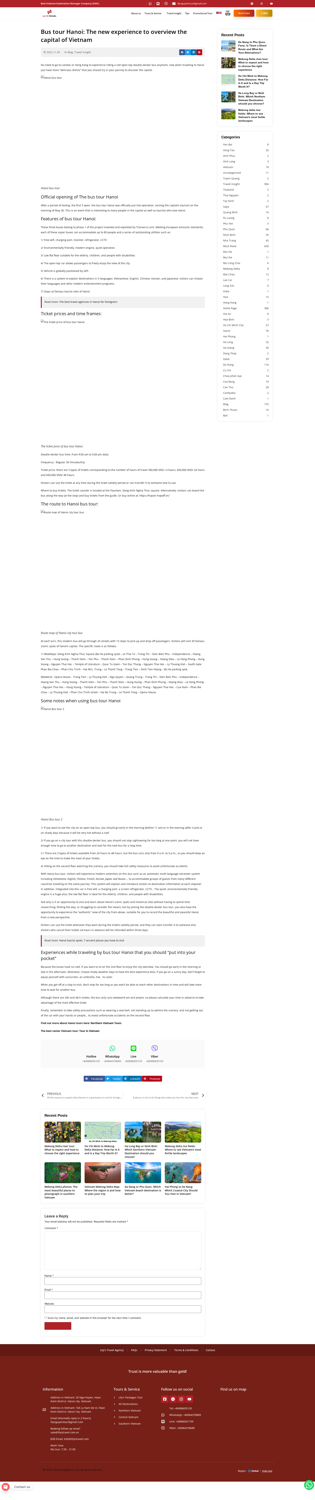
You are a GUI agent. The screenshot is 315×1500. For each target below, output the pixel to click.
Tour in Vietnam (89, 1031)
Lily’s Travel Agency (112, 1350)
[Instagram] (181, 1399)
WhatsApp (112, 1056)
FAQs (134, 1350)
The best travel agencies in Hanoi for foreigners (88, 302)
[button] (182, 52)
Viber (154, 1056)
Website (49, 1303)
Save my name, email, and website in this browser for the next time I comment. (94, 1318)
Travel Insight (174, 13)
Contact (210, 1350)
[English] (220, 13)
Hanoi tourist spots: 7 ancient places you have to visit (91, 940)
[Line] (133, 1048)
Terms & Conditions (186, 1350)
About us (136, 13)
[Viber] (154, 1048)
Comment (51, 1228)
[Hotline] (91, 1048)
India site (267, 1470)
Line (133, 1056)
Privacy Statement (156, 1350)
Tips (187, 13)
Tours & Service (153, 13)
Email (48, 1289)
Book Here (244, 13)
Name (49, 1275)
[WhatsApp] (112, 1048)
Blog (70, 52)
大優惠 (264, 13)
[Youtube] (189, 1399)
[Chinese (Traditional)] (217, 13)
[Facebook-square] (164, 1399)
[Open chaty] (6, 1487)
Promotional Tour (202, 13)
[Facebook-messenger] (173, 1399)
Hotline (91, 1056)
